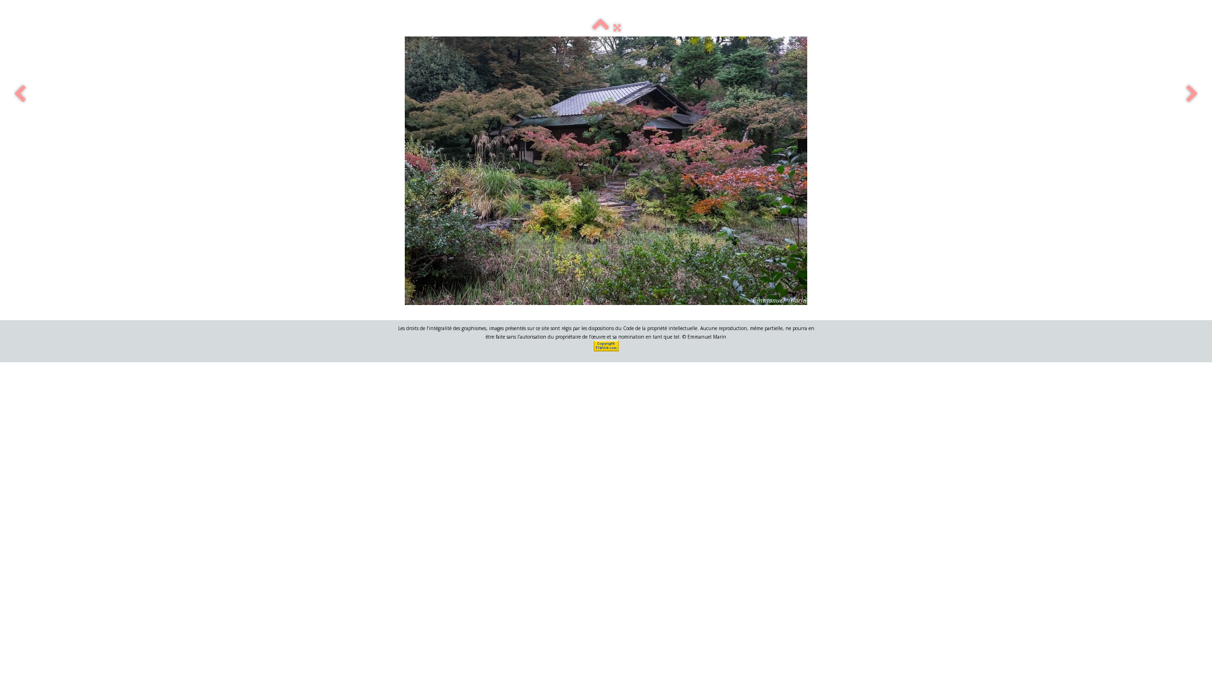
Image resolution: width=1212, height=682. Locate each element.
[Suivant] (1192, 94)
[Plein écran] (617, 27)
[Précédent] (20, 94)
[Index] (600, 27)
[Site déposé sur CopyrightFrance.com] (607, 345)
